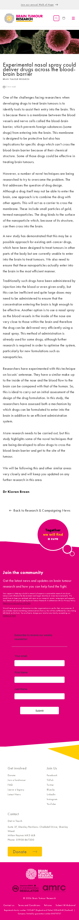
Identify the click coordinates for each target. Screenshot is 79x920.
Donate (12, 775)
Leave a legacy (16, 789)
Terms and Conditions (29, 905)
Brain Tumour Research (44, 898)
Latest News (14, 794)
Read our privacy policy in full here (17, 603)
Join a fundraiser (17, 780)
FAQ (10, 784)
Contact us (8, 905)
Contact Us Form (9, 615)
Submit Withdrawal (66, 905)
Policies (48, 905)
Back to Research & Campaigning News (41, 510)
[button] (56, 18)
